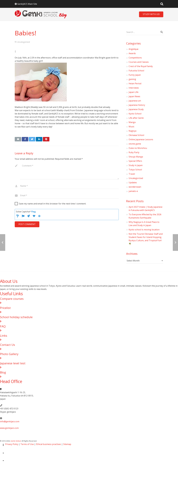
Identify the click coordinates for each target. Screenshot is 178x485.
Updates (133, 182)
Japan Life (133, 92)
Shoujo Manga (136, 156)
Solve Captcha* (26, 211)
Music (131, 126)
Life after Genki (136, 117)
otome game (135, 143)
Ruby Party (134, 152)
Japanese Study (136, 109)
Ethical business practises (48, 444)
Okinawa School (136, 135)
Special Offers (135, 161)
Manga (132, 122)
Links (3, 336)
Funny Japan (135, 74)
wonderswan (135, 186)
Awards (132, 53)
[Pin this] (46, 139)
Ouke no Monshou (138, 148)
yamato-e (133, 191)
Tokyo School (135, 169)
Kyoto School (135, 113)
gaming (132, 79)
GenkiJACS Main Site (27, 3)
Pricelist (5, 308)
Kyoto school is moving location (144, 229)
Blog (3, 372)
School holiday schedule (16, 317)
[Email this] (18, 139)
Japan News (134, 96)
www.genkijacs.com (9, 428)
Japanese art (135, 100)
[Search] (162, 4)
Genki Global (16, 441)
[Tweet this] (32, 139)
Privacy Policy (11, 444)
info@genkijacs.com (9, 421)
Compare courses (12, 299)
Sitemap (67, 444)
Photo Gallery (9, 354)
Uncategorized (136, 178)
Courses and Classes (139, 62)
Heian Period (135, 83)
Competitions (135, 57)
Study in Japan (136, 165)
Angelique (133, 49)
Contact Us (7, 345)
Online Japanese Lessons (141, 139)
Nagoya (132, 130)
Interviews (134, 87)
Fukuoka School (136, 70)
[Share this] (25, 139)
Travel (132, 173)
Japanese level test (12, 363)
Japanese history (137, 105)
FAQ (3, 326)
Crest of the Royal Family (141, 66)
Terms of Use (27, 444)
